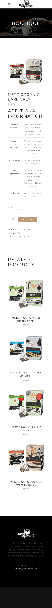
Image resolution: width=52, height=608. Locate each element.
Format (11, 207)
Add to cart (27, 219)
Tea (20, 233)
